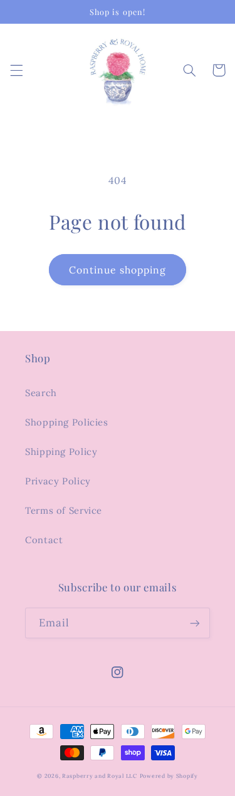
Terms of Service (63, 510)
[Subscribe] (194, 623)
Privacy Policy (58, 481)
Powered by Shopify (169, 775)
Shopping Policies (66, 422)
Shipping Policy (61, 451)
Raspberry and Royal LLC (99, 775)
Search (41, 393)
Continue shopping (118, 269)
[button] (16, 70)
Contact (44, 540)
